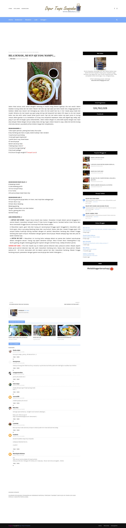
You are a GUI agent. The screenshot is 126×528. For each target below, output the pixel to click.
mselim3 (15, 434)
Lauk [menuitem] (35, 20)
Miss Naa (15, 407)
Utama (10, 8)
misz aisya (16, 383)
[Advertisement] (63, 37)
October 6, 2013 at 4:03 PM (18, 363)
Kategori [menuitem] (43, 20)
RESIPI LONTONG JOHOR (97, 157)
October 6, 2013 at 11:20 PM (19, 409)
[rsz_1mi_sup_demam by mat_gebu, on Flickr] (44, 104)
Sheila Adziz (16, 350)
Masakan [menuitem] (28, 20)
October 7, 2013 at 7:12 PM (18, 455)
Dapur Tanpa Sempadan (24, 525)
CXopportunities (18, 372)
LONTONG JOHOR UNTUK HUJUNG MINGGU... (103, 164)
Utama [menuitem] (11, 20)
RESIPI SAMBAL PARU (92, 213)
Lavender (15, 423)
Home (10, 52)
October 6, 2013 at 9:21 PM (18, 398)
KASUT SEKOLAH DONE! (89, 249)
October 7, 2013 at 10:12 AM (18, 425)
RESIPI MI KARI (37, 337)
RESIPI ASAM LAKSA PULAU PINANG (18, 337)
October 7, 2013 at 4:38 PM (18, 436)
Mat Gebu (12, 58)
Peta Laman (17, 8)
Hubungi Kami (25, 8)
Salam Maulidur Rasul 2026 (91, 237)
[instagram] (116, 8)
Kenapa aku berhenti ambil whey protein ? (95, 243)
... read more (95, 201)
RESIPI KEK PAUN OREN (97, 171)
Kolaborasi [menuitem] (18, 20)
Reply (14, 357)
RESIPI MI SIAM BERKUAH (64, 337)
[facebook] (114, 8)
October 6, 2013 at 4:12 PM (18, 374)
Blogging (10, 525)
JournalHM (16, 396)
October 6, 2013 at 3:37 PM (18, 352)
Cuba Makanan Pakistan (90, 255)
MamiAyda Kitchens (19, 453)
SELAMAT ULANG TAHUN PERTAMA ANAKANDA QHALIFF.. (103, 179)
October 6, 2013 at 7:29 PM (18, 385)
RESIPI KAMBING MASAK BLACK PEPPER (101, 185)
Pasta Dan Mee (16, 52)
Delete (18, 357)
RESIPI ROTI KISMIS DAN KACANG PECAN (97, 206)
